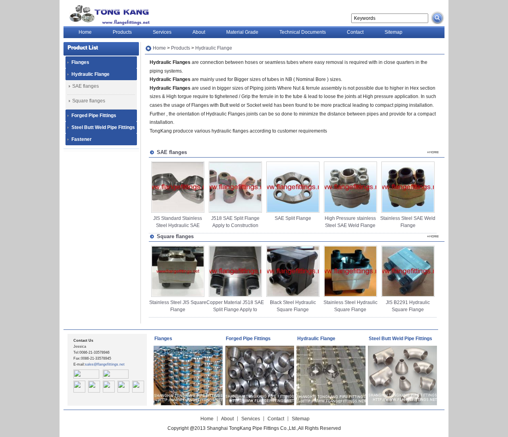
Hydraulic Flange (90, 74)
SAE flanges (85, 86)
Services (162, 32)
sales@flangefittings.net (105, 364)
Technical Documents (302, 32)
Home (85, 32)
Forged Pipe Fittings (93, 115)
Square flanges (88, 101)
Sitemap (393, 32)
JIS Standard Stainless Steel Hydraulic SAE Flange (177, 225)
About (198, 32)
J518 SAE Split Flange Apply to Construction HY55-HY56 (235, 225)
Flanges (80, 62)
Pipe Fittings (108, 15)
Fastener (81, 139)
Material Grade (242, 32)
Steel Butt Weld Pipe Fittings (103, 127)
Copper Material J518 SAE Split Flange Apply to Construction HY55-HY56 (235, 310)
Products (122, 32)
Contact (355, 32)
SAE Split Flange (293, 218)
